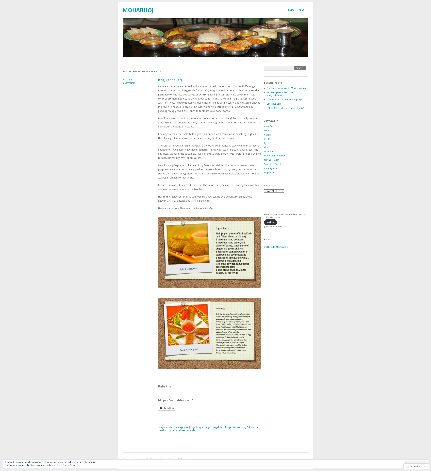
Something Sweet (272, 164)
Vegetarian (269, 172)
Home (291, 10)
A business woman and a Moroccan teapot (287, 88)
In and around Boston (274, 155)
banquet (200, 427)
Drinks (267, 139)
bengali (208, 427)
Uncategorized (271, 168)
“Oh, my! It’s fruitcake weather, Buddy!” (285, 108)
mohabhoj (138, 10)
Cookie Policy (68, 465)
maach (254, 427)
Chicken (268, 135)
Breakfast (268, 126)
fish (248, 427)
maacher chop (165, 430)
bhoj (244, 427)
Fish (171, 427)
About (302, 10)
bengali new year (233, 427)
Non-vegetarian (181, 427)
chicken (267, 130)
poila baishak (179, 430)
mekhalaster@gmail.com (276, 247)
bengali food (218, 427)
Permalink (191, 430)
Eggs (266, 143)
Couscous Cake (274, 104)
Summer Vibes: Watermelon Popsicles (285, 99)
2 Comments (129, 83)
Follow (270, 222)
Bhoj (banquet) (170, 80)
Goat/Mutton (270, 151)
